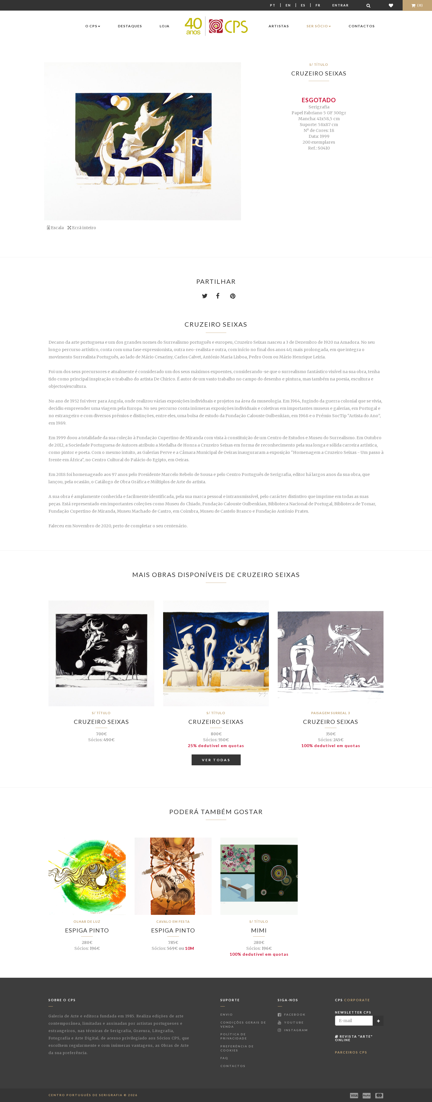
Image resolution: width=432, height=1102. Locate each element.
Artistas (279, 26)
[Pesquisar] (369, 5)
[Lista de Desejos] (391, 5)
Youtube (293, 1022)
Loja (165, 26)
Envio (226, 1014)
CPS (352, 1000)
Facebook (294, 1014)
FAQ (224, 1058)
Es (303, 5)
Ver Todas (216, 760)
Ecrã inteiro (83, 227)
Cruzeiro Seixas (318, 73)
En (288, 5)
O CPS (91, 26)
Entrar (340, 5)
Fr (318, 5)
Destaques (130, 26)
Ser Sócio (317, 26)
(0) (419, 5)
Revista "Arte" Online (354, 1038)
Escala (57, 227)
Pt (273, 5)
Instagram (295, 1030)
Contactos (362, 26)
